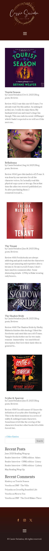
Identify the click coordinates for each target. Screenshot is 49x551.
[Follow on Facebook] (18, 520)
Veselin (8, 485)
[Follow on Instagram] (24, 520)
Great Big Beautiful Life (26, 489)
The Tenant (11, 246)
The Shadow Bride (14, 316)
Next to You (20, 494)
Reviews (14, 98)
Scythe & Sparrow (14, 398)
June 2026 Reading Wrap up (17, 453)
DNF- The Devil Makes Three (28, 498)
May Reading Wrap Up (15, 469)
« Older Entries (12, 436)
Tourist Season (12, 92)
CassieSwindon (14, 94)
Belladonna (11, 162)
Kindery (8, 481)
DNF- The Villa (22, 485)
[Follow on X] (30, 520)
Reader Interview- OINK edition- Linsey (23, 461)
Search (40, 441)
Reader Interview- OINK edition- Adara (22, 457)
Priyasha (9, 489)
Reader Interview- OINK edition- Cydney (23, 465)
